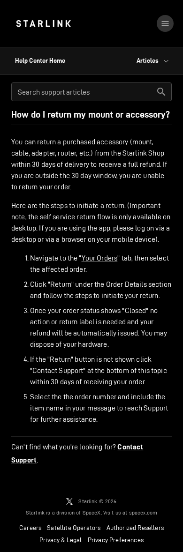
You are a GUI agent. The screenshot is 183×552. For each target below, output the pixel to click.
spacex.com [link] (143, 512)
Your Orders (100, 258)
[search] (161, 91)
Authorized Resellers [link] (135, 527)
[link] (43, 23)
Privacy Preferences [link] (116, 540)
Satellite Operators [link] (73, 527)
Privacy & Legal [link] (60, 540)
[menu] (165, 23)
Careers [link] (30, 527)
